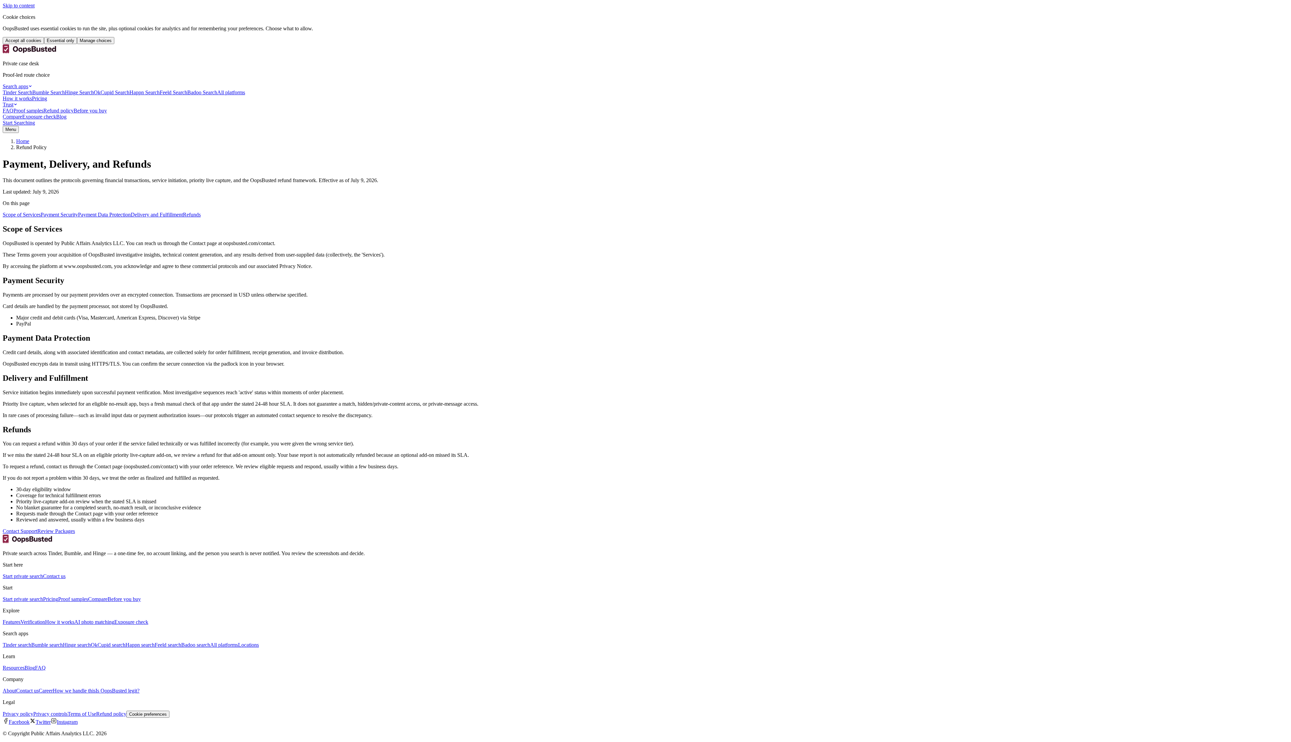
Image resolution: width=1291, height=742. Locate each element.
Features (12, 622)
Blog (61, 117)
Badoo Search (202, 92)
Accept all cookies (23, 40)
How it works (17, 98)
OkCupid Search (111, 92)
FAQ (8, 110)
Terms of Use (82, 714)
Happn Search (144, 92)
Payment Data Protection (104, 214)
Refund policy (58, 110)
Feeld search (168, 645)
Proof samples (28, 110)
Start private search (23, 576)
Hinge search (77, 645)
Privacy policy (18, 714)
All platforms (231, 92)
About (9, 691)
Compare (12, 117)
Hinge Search (79, 92)
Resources (14, 668)
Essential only (60, 40)
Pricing (39, 98)
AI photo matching (94, 622)
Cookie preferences (148, 714)
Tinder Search (17, 92)
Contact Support (20, 531)
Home (22, 141)
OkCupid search (108, 645)
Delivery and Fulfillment (157, 214)
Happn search (140, 645)
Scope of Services (22, 214)
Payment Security (59, 214)
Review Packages (56, 531)
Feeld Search (173, 92)
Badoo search (195, 645)
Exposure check (39, 117)
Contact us (54, 576)
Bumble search (47, 645)
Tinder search (17, 645)
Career (46, 691)
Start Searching (19, 123)
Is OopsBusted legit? (117, 691)
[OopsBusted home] (29, 52)
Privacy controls (50, 714)
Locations (248, 645)
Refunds (192, 214)
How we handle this (74, 691)
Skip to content (19, 5)
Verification (33, 622)
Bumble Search (48, 92)
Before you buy (90, 110)
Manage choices (96, 40)
